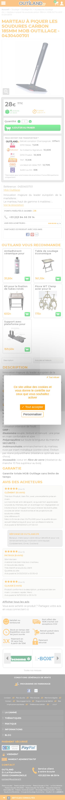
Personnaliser (32, 414)
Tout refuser (53, 377)
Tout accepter (33, 407)
